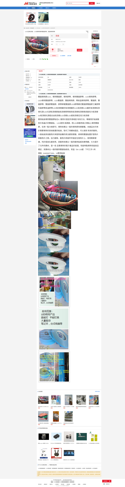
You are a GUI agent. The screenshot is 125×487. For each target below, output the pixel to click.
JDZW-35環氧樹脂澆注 (55, 459)
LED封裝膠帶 (78, 468)
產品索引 (26, 139)
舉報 (34, 59)
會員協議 (68, 484)
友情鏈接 (84, 484)
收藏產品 (28, 59)
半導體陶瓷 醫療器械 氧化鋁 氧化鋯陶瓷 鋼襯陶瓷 (84, 443)
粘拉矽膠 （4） (28, 74)
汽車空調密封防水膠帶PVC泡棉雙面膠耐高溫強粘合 (34, 24)
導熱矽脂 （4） (28, 75)
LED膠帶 (83, 468)
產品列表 (27, 28)
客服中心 (51, 484)
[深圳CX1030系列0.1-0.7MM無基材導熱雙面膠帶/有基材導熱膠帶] (95, 58)
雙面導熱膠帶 (61, 468)
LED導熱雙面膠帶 (41, 468)
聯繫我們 (45, 484)
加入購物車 (62, 55)
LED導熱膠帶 (48, 468)
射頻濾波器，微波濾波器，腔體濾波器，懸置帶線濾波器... (48, 459)
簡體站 (79, 484)
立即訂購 (69, 55)
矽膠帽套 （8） (28, 80)
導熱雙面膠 (32, 28)
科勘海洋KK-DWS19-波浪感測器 (68, 459)
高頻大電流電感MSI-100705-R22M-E (69, 443)
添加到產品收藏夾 (28, 141)
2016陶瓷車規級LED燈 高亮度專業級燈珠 (96, 443)
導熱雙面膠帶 (54, 468)
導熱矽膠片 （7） (29, 79)
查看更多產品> (97, 391)
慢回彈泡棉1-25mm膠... (29, 113)
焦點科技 (64, 485)
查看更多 (30, 97)
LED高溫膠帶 (94, 468)
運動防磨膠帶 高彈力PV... (29, 126)
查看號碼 (80, 50)
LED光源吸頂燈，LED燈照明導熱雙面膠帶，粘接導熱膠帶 (64, 481)
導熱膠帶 (73, 468)
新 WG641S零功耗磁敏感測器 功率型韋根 (58, 443)
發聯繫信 (54, 55)
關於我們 (39, 484)
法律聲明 (73, 484)
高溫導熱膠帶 (88, 468)
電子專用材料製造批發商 (67, 480)
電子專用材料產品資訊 (57, 480)
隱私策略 (62, 484)
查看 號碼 (27, 88)
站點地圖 (56, 484)
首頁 (24, 28)
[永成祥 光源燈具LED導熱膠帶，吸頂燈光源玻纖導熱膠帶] (95, 47)
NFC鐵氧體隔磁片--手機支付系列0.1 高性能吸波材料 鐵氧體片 (48, 24)
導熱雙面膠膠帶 (67, 468)
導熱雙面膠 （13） (29, 77)
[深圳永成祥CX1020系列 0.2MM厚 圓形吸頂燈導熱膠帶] (95, 36)
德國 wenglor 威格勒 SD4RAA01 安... (44, 443)
